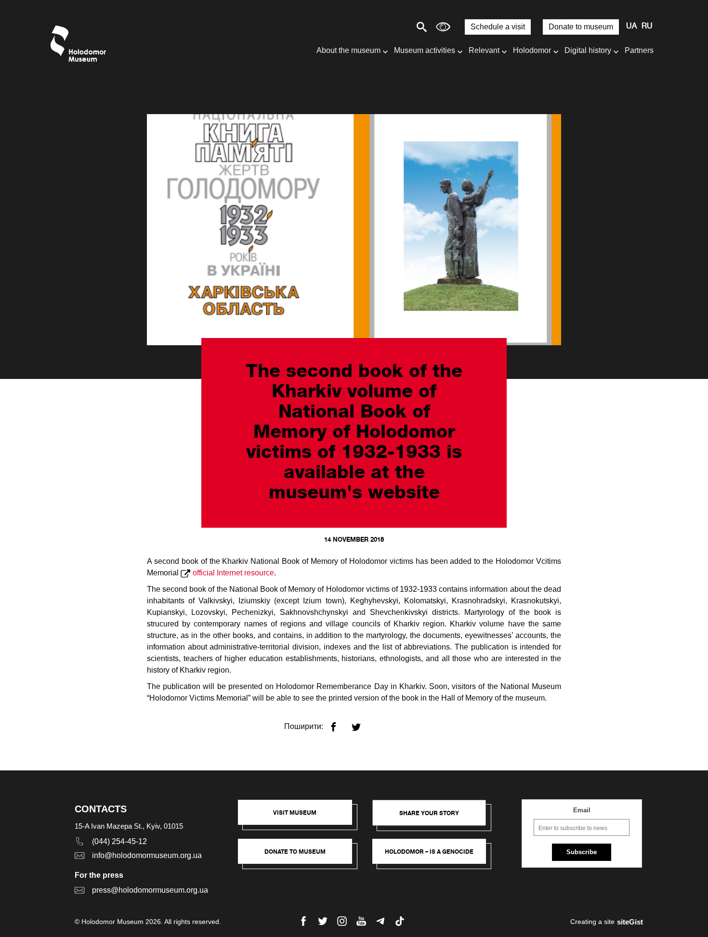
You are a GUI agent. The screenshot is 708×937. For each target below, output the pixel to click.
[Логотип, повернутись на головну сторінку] (81, 44)
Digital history (587, 50)
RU (647, 26)
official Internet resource (233, 573)
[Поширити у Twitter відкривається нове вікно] (362, 723)
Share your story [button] (429, 813)
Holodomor (532, 50)
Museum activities (424, 50)
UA (631, 26)
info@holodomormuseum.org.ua (147, 855)
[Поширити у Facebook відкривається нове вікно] (339, 723)
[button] (299, 817)
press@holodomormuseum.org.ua (150, 890)
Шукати (388, 26)
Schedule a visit (498, 27)
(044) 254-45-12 (119, 841)
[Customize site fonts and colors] (443, 26)
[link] (299, 856)
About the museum (348, 50)
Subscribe (581, 852)
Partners (639, 50)
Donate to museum (581, 27)
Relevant (484, 50)
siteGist (630, 922)
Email (581, 810)
